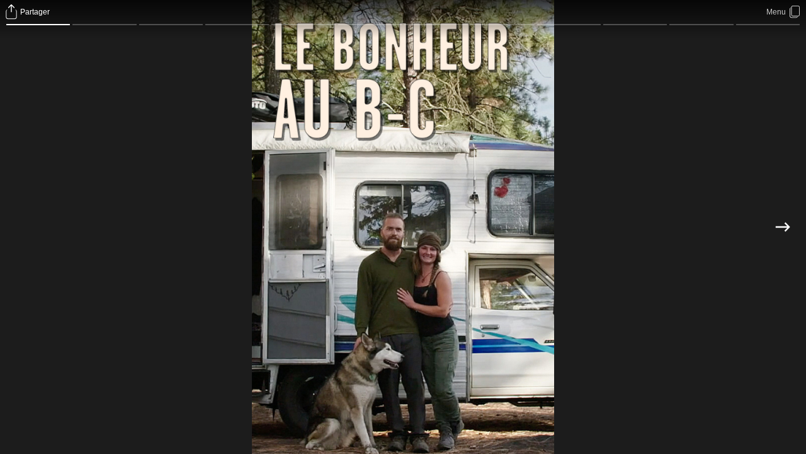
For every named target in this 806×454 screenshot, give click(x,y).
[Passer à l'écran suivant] (782, 227)
